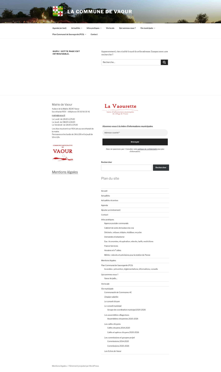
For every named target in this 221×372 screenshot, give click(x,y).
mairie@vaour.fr (58, 115)
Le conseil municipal (112, 306)
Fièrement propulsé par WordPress (84, 366)
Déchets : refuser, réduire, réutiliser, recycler (123, 232)
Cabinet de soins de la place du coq (119, 228)
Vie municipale (146, 28)
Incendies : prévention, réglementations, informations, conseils (131, 269)
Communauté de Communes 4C (118, 292)
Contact (94, 34)
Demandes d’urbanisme (114, 237)
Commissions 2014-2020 (118, 341)
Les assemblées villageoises (116, 315)
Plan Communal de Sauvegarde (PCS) (68, 34)
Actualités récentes (109, 200)
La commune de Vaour (99, 11)
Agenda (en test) (59, 28)
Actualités (75, 28)
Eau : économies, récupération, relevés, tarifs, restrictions (128, 241)
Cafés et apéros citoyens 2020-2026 (123, 332)
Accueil (104, 191)
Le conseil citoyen (112, 301)
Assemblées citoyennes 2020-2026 (122, 319)
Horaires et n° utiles (112, 250)
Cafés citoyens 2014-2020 (118, 328)
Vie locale (110, 28)
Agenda (104, 205)
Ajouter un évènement (110, 210)
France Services (111, 246)
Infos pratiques (93, 28)
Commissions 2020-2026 (118, 346)
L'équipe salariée (111, 297)
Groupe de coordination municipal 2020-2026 (126, 310)
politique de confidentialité (147, 149)
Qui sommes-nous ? (127, 28)
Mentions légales (108, 260)
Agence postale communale (116, 223)
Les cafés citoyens (112, 324)
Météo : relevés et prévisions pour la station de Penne (127, 255)
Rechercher (106, 162)
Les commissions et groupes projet (119, 337)
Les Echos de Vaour (112, 351)
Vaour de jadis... (110, 278)
